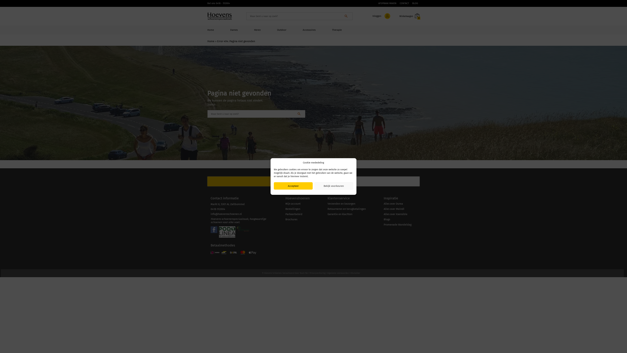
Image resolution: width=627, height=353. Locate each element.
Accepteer (293, 186)
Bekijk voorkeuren (334, 186)
